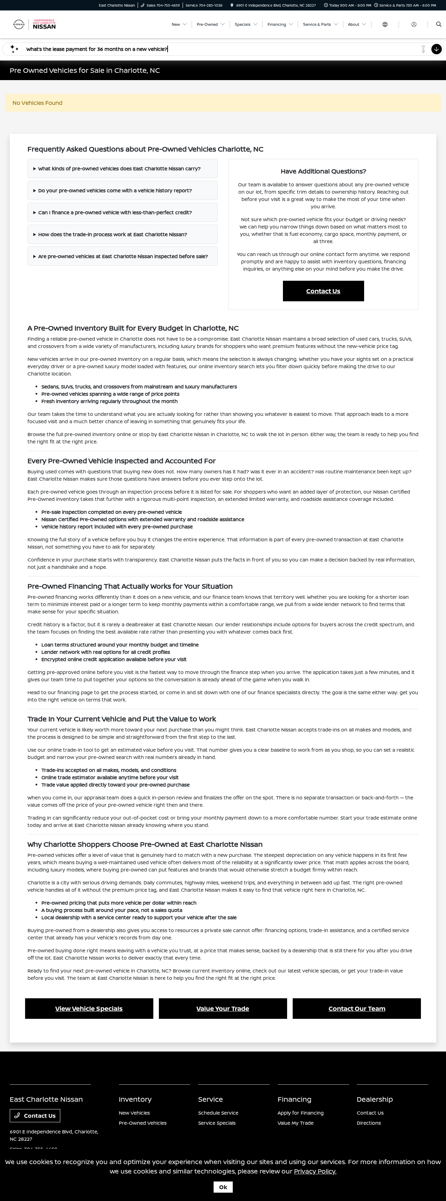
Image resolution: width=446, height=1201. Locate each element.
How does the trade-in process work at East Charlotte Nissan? (112, 234)
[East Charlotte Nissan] (41, 24)
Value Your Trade (223, 1008)
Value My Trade (296, 1122)
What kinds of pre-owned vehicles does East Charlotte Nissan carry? (119, 168)
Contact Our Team (357, 1008)
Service (210, 1099)
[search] (438, 24)
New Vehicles (134, 1112)
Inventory (135, 1099)
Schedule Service (218, 1112)
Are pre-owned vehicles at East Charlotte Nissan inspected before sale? (123, 256)
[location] (232, 5)
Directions (369, 1122)
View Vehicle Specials (89, 1008)
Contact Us (323, 291)
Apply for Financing (301, 1112)
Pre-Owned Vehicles (143, 1122)
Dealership (375, 1099)
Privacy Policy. (315, 1171)
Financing (295, 1099)
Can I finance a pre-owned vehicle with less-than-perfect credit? (115, 212)
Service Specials (217, 1122)
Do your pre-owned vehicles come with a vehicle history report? (115, 190)
